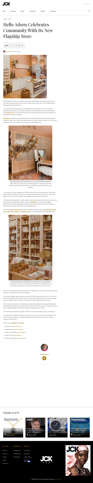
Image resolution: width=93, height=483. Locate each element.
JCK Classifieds (16, 457)
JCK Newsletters (16, 450)
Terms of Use (5, 463)
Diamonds (51, 419)
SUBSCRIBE (53, 11)
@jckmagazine (22, 332)
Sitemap (4, 460)
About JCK (5, 450)
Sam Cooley (53, 434)
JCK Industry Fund (17, 453)
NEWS (4, 11)
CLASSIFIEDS (32, 11)
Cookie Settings (27, 457)
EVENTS (22, 11)
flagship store (10, 112)
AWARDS (43, 11)
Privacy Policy (27, 450)
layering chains (25, 211)
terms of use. (58, 479)
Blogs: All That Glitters (78, 419)
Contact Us (5, 453)
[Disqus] (46, 385)
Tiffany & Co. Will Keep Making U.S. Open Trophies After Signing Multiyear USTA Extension (80, 430)
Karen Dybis (10, 51)
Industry (5, 19)
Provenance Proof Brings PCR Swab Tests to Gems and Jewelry (58, 431)
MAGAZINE (13, 11)
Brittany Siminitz (12, 434)
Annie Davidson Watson (80, 434)
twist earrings (14, 211)
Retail (9, 19)
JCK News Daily (17, 326)
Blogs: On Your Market (11, 419)
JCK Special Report (18, 329)
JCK (6, 4)
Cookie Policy (27, 453)
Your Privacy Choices (26, 460)
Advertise (5, 457)
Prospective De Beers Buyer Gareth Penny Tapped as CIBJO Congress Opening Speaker (34, 430)
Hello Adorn (6, 118)
